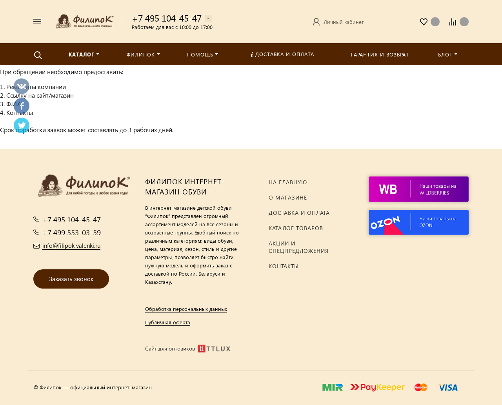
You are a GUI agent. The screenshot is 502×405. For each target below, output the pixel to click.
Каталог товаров (296, 228)
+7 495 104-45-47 (167, 18)
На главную (288, 182)
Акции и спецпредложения (299, 247)
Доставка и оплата (299, 212)
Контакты (284, 266)
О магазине (288, 197)
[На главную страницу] (84, 20)
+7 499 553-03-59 (71, 232)
